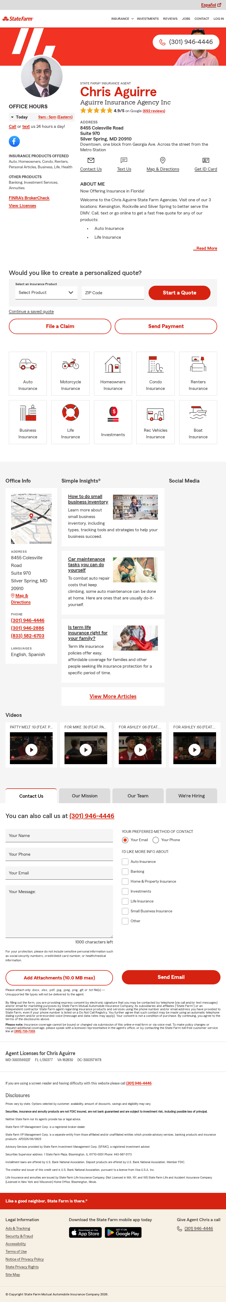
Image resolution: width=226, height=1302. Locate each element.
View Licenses (22, 205)
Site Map (13, 1275)
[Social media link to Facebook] (14, 141)
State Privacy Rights (22, 1267)
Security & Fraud (19, 1236)
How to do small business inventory (88, 499)
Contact (202, 18)
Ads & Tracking (18, 1229)
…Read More (205, 248)
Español (208, 5)
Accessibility (16, 1244)
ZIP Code (93, 293)
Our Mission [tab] (85, 795)
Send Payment (166, 326)
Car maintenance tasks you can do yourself (86, 564)
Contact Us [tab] (31, 796)
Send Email (171, 977)
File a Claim (60, 326)
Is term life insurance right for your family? (87, 633)
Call (12, 126)
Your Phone (19, 854)
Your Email (19, 873)
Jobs (186, 18)
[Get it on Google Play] (123, 1232)
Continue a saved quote (31, 311)
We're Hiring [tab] (191, 795)
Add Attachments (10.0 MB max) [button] (59, 977)
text (26, 126)
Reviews (170, 18)
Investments (148, 18)
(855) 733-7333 (24, 1031)
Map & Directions (21, 598)
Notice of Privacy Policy (25, 1259)
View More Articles (113, 696)
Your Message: (22, 892)
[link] (18, 18)
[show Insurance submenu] (131, 19)
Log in (219, 18)
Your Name (19, 835)
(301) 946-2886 (27, 628)
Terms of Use (16, 1252)
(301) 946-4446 (27, 620)
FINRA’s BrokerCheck (29, 198)
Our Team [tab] (138, 795)
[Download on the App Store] (85, 1232)
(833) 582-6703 (27, 635)
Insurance (120, 18)
